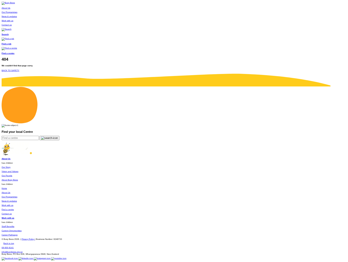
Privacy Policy (28, 239)
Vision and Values (10, 171)
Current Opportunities (12, 231)
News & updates (9, 201)
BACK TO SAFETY (10, 70)
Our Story (6, 167)
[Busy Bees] (8, 3)
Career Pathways (10, 235)
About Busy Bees (10, 180)
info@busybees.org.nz (12, 252)
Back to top (8, 243)
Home (4, 188)
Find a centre (8, 209)
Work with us (7, 205)
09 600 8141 (8, 247)
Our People (7, 176)
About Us (6, 192)
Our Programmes (9, 197)
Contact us (7, 214)
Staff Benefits (8, 226)
